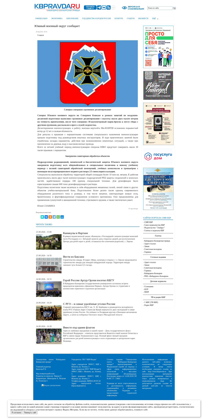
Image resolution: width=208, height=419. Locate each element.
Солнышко (148, 286)
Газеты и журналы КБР (154, 230)
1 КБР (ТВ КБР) (151, 302)
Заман (146, 246)
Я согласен (16, 413)
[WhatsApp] (58, 217)
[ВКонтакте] (46, 217)
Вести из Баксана (73, 256)
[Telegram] (54, 217)
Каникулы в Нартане (75, 233)
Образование (72, 19)
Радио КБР (149, 305)
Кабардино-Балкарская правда (157, 241)
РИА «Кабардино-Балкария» (156, 276)
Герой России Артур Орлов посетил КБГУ (88, 280)
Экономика (57, 19)
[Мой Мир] (62, 217)
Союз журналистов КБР (154, 225)
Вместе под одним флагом (79, 327)
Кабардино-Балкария (153, 273)
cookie (86, 404)
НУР (146, 289)
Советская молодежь (153, 249)
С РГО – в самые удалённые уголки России (89, 303)
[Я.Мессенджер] (42, 217)
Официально (41, 19)
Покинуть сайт (30, 413)
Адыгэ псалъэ (150, 244)
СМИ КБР (148, 222)
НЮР (146, 292)
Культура (119, 19)
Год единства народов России (96, 19)
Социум (131, 19)
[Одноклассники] (50, 217)
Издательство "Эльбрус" (154, 228)
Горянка (147, 252)
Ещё (153, 19)
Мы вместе (143, 19)
